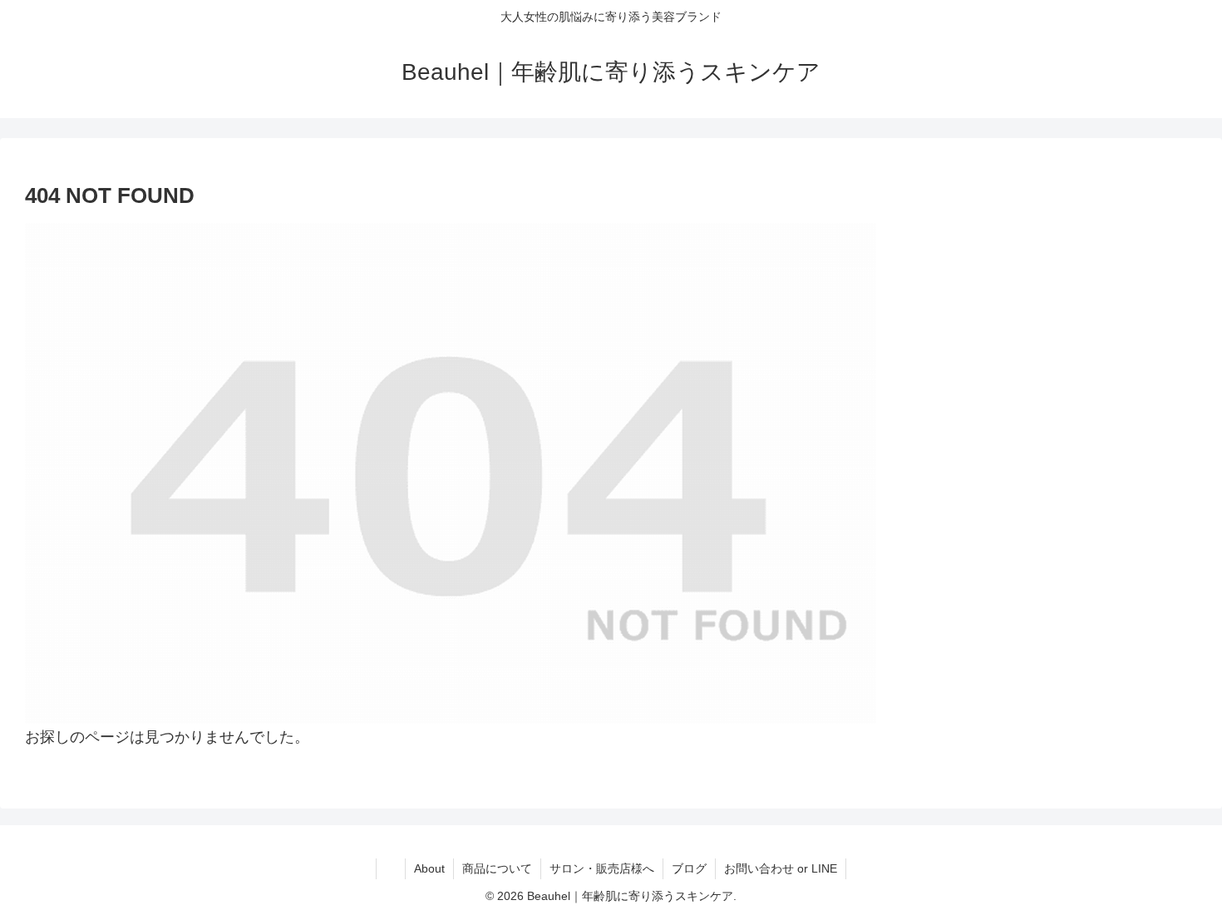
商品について (497, 868)
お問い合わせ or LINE (780, 868)
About (429, 868)
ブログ (689, 868)
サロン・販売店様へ (601, 868)
